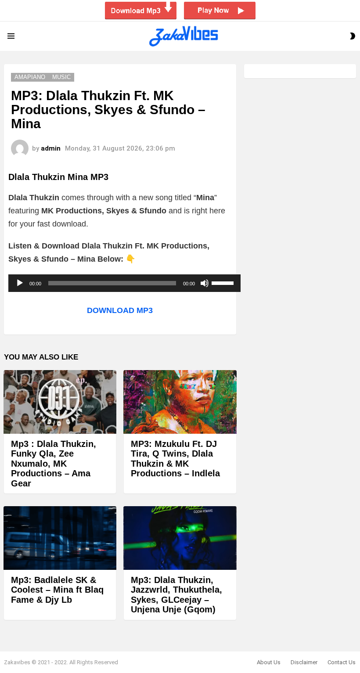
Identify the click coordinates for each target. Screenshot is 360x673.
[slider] (224, 282)
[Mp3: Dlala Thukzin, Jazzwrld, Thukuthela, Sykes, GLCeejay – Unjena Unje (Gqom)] (179, 538)
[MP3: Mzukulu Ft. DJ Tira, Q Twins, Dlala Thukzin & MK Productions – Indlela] (179, 402)
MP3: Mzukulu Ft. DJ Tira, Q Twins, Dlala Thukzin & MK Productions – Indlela (175, 459)
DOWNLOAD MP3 (120, 310)
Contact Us (342, 662)
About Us (269, 662)
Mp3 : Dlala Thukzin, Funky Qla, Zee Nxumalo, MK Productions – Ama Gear (53, 463)
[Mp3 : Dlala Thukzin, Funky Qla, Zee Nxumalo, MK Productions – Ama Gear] (60, 402)
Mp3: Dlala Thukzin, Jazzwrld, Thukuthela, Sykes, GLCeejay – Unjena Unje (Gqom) (176, 595)
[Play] (19, 283)
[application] (124, 283)
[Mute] (204, 283)
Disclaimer (304, 662)
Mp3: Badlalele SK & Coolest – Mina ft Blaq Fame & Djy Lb (57, 590)
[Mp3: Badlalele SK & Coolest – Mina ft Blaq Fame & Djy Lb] (60, 538)
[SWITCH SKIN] (352, 36)
